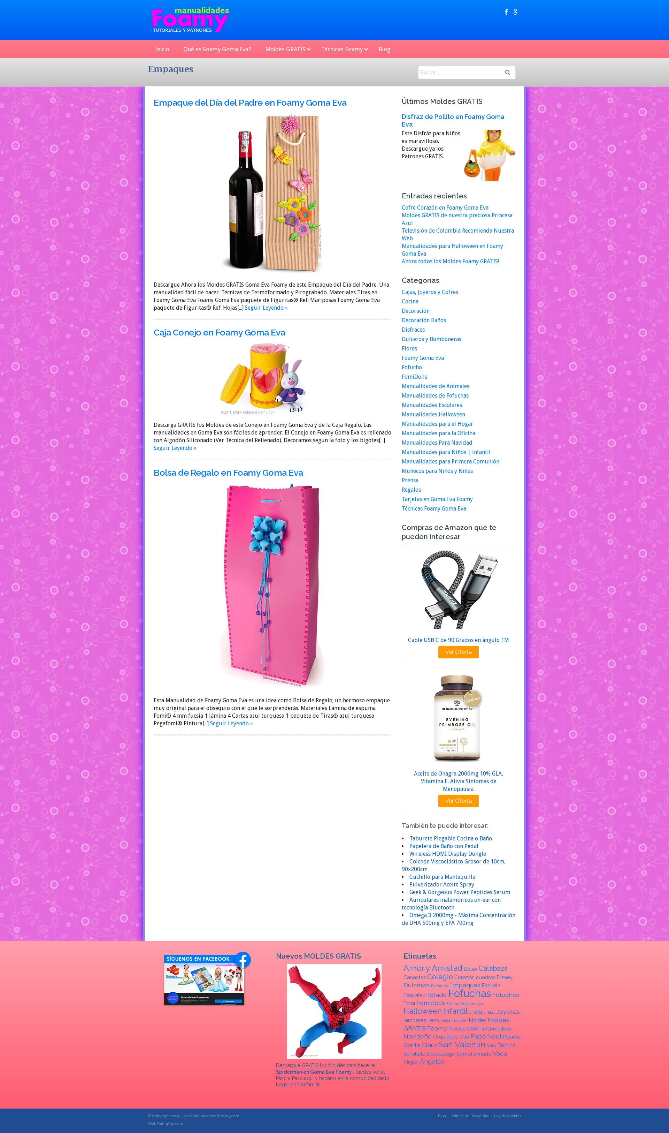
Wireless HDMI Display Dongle (447, 854)
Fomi (409, 1003)
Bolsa (470, 969)
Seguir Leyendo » (266, 307)
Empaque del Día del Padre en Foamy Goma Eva (250, 102)
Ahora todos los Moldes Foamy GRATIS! (450, 261)
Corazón (464, 977)
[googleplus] (516, 12)
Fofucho (412, 367)
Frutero (452, 1004)
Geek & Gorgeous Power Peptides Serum (459, 892)
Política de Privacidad (470, 1116)
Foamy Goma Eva (423, 358)
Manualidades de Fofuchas (435, 395)
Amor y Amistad (432, 968)
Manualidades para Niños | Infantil (446, 452)
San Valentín (462, 1044)
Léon (433, 1020)
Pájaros (511, 1037)
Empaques (464, 985)
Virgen (410, 1062)
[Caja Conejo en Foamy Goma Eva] (263, 378)
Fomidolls (430, 1002)
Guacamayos (472, 1004)
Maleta (446, 1021)
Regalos (411, 489)
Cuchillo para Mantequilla (442, 877)
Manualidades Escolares (432, 405)
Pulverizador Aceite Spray (441, 884)
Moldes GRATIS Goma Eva (479, 1029)
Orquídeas (445, 1037)
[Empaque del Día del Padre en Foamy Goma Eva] (272, 193)
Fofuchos (506, 994)
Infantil (455, 1011)
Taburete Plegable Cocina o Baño (450, 838)
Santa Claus (420, 1045)
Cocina (410, 301)
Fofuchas (469, 993)
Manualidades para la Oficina (438, 433)
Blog (442, 1116)
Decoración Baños (424, 320)
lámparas (414, 1020)
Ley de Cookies (507, 1116)
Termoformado (473, 1054)
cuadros (485, 977)
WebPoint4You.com (165, 1123)
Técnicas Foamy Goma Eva (434, 508)
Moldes (477, 1020)
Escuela (491, 985)
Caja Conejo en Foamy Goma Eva (219, 332)
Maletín (461, 1021)
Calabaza (493, 968)
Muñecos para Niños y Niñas (437, 471)
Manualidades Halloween (433, 414)
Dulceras (416, 985)
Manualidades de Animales (435, 386)
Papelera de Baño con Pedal (443, 846)
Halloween (422, 1011)
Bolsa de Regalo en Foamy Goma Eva (228, 472)
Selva (491, 1046)
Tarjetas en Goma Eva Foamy (437, 499)
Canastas (414, 977)
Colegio (440, 977)
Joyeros (508, 1011)
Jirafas (489, 1012)
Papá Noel (485, 1036)
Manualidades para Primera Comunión (450, 461)
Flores (409, 348)
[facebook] (506, 12)
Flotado (435, 994)
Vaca (500, 1053)
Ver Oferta (458, 652)
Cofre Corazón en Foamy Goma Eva (445, 207)
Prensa (410, 480)
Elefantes (439, 986)
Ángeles (432, 1061)
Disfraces (413, 329)
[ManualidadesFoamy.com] (190, 20)
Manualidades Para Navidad (437, 442)
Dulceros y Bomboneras (431, 339)
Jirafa (475, 1012)
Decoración (416, 311)
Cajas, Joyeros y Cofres (430, 292)
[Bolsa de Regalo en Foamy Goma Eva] (272, 586)
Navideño (417, 1036)
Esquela (413, 995)
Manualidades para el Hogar (437, 424)
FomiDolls (414, 376)
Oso (464, 1037)
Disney (505, 977)
